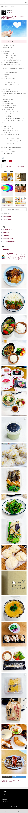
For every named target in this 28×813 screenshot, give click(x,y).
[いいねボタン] (2, 158)
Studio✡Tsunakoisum (6, 2)
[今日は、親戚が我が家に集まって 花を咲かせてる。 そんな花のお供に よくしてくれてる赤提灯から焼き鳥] (14, 762)
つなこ (9, 16)
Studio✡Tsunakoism (7, 216)
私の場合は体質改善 (20, 205)
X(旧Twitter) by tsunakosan (6, 781)
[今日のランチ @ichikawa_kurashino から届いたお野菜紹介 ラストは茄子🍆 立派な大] (14, 276)
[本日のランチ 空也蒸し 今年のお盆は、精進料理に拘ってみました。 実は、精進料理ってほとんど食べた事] (14, 608)
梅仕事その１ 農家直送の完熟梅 (9, 241)
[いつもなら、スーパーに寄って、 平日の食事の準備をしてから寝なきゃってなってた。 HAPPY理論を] (14, 378)
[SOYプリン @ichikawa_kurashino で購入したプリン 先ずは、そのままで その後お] (14, 429)
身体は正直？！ (6, 235)
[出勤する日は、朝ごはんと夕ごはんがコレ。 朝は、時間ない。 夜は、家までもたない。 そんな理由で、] (14, 455)
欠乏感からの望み (6, 205)
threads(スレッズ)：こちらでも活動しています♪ (11, 780)
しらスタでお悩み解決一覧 (8, 219)
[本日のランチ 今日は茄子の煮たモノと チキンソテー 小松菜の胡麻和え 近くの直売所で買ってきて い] (14, 480)
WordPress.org (4, 801)
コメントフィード (5, 799)
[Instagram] (16, 806)
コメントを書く (6, 18)
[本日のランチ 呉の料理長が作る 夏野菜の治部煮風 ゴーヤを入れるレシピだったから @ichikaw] (14, 327)
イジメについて (8, 166)
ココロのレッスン (9, 17)
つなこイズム (20, 16)
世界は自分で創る (19, 182)
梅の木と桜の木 (6, 232)
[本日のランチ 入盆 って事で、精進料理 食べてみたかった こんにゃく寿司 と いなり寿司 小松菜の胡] (14, 634)
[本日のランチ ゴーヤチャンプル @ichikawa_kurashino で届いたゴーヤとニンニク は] (14, 352)
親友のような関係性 (20, 192)
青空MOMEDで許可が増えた (8, 238)
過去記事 (10, 12)
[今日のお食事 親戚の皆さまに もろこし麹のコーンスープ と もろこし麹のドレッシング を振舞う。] (14, 736)
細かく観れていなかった (7, 229)
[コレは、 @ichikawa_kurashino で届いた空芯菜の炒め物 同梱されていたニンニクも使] (14, 506)
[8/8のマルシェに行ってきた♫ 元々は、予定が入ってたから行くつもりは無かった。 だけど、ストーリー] (14, 710)
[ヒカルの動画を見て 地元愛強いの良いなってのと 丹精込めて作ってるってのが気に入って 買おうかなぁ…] (14, 583)
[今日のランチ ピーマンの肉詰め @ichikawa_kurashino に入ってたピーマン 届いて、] (14, 301)
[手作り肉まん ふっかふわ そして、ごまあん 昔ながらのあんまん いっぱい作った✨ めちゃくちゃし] (14, 557)
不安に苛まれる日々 (7, 182)
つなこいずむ (14, 16)
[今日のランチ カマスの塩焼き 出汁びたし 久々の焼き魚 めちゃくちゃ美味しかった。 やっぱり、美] (14, 659)
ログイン (3, 794)
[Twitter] (11, 806)
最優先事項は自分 (20, 166)
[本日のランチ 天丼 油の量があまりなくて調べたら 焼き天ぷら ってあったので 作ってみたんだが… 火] (14, 531)
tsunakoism (5, 16)
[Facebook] (14, 806)
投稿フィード (4, 796)
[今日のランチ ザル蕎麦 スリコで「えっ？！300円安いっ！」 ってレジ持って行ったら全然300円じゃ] (14, 403)
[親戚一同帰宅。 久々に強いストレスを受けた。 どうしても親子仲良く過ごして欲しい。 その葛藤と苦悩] (14, 685)
